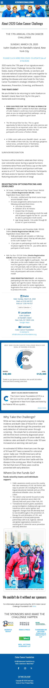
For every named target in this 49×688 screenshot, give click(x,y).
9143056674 (24, 332)
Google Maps (25, 322)
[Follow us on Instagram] (24, 668)
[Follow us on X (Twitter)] (31, 668)
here (34, 606)
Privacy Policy (29, 683)
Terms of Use (20, 683)
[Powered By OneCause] (24, 677)
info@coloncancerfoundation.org (24, 334)
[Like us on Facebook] (18, 668)
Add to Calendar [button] (24, 307)
